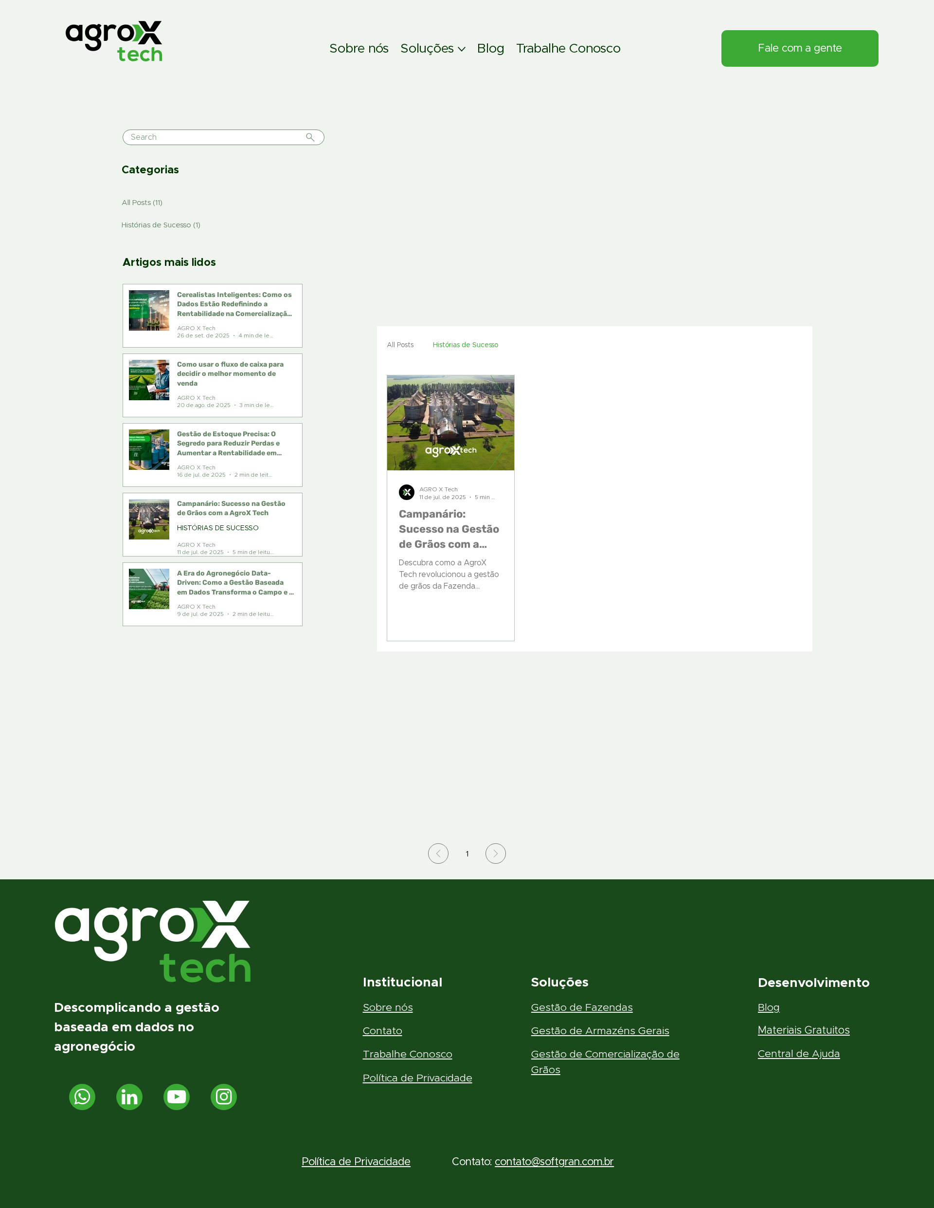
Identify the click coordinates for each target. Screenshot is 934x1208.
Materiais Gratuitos (804, 1030)
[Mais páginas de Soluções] (462, 49)
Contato (382, 1031)
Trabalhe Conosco (407, 1054)
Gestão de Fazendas (582, 1008)
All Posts (400, 345)
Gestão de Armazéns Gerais (600, 1031)
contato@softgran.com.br (554, 1162)
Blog (769, 1008)
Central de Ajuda (799, 1054)
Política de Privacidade (417, 1078)
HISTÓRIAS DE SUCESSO (218, 528)
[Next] (495, 853)
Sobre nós (388, 1008)
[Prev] (438, 853)
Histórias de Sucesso (465, 345)
